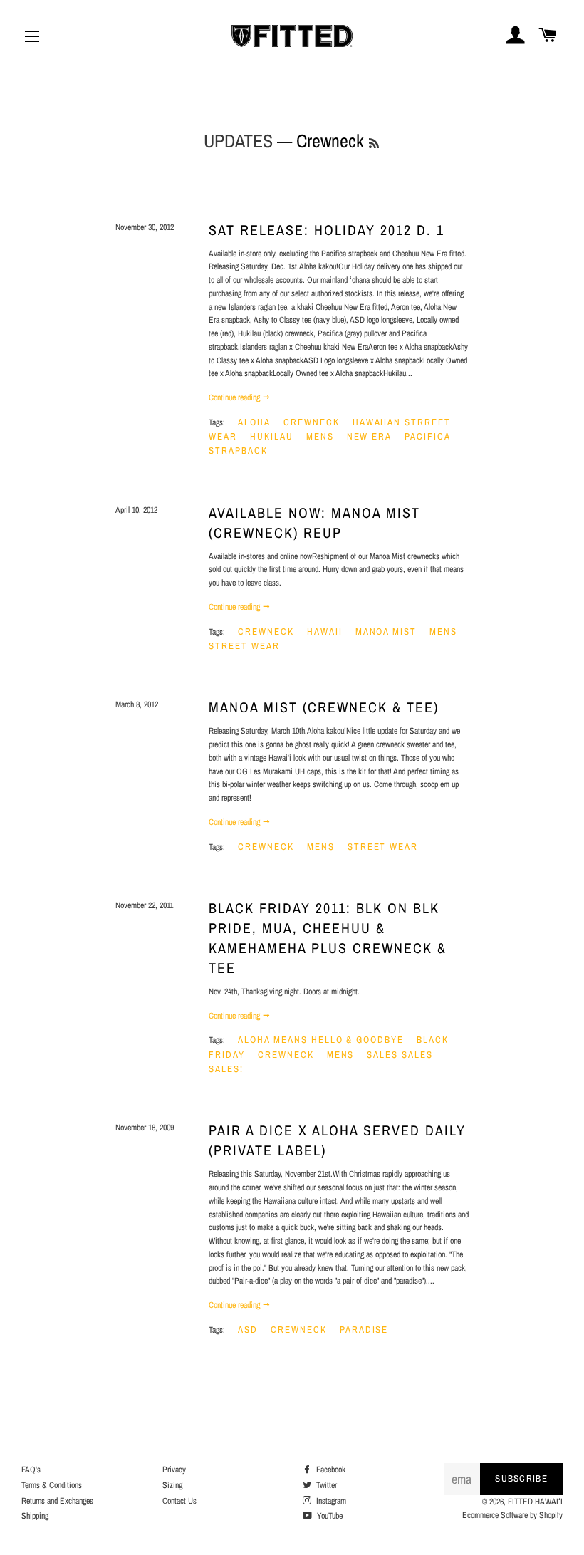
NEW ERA (369, 436)
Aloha (254, 422)
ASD (248, 1329)
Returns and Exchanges (57, 1501)
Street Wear (244, 646)
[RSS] (374, 143)
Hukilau (271, 436)
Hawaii (325, 631)
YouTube (329, 1516)
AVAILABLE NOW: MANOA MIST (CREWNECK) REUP (314, 522)
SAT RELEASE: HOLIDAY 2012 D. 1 (326, 229)
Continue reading (235, 397)
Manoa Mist (386, 631)
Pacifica (428, 436)
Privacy (174, 1469)
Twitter (325, 1485)
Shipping (34, 1516)
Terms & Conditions (51, 1485)
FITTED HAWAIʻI (535, 1501)
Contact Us (179, 1501)
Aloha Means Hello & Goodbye (321, 1040)
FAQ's (31, 1469)
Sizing (172, 1485)
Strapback (238, 450)
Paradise (364, 1329)
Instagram (330, 1501)
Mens (320, 436)
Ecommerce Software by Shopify (512, 1515)
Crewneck (311, 422)
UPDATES (238, 140)
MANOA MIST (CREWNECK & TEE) (324, 707)
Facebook (329, 1469)
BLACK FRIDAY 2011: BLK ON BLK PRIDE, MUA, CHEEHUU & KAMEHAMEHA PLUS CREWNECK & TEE (328, 937)
